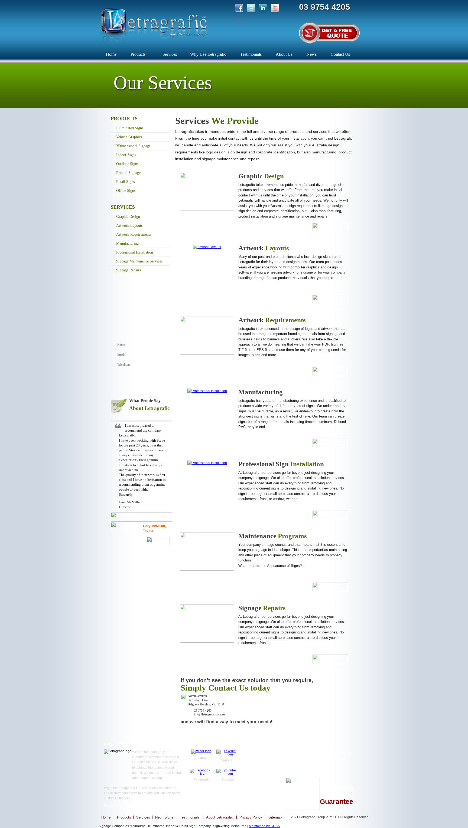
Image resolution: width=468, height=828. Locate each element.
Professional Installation (134, 252)
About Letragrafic (219, 817)
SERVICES (123, 207)
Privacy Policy (250, 817)
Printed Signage (128, 173)
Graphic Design (128, 217)
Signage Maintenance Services (139, 261)
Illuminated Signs (129, 128)
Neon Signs (164, 817)
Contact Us (340, 54)
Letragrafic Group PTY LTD (319, 817)
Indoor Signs (126, 155)
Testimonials (251, 54)
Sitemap (275, 817)
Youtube (228, 779)
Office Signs (125, 191)
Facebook (201, 779)
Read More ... (114, 805)
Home (111, 54)
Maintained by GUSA (264, 826)
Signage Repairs (128, 270)
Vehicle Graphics (129, 137)
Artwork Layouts (129, 226)
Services (169, 54)
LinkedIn (227, 760)
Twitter (201, 758)
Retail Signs (125, 182)
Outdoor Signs (127, 164)
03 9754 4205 (256, 775)
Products (138, 54)
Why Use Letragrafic (208, 54)
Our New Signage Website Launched (318, 758)
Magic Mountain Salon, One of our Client (321, 753)
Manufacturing (127, 243)
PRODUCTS (124, 118)
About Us (284, 54)
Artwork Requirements (133, 234)
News (312, 54)
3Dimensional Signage (133, 146)
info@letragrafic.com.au (263, 781)
